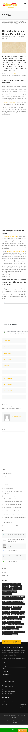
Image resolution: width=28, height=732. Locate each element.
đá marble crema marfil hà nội (15, 619)
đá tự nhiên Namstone (16, 73)
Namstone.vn (20, 601)
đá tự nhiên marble (14, 629)
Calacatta (18, 583)
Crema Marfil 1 (8, 378)
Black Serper (7, 353)
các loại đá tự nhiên (7, 589)
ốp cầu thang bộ (13, 634)
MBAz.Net (14, 717)
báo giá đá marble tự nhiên (8, 583)
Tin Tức (5, 404)
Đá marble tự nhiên (9, 56)
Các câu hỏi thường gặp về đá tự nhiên (13, 501)
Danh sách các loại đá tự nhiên (9, 591)
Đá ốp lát (13, 408)
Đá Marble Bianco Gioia (19, 604)
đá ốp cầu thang (7, 408)
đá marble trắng (17, 621)
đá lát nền (10, 407)
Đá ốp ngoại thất (8, 522)
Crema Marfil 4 (8, 397)
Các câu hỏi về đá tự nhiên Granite (12, 498)
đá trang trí (12, 626)
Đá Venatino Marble (7, 611)
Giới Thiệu (5, 668)
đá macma (22, 616)
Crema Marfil (5, 586)
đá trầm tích (19, 626)
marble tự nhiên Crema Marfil (9, 236)
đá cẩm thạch (14, 614)
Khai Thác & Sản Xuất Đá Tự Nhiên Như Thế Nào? (13, 596)
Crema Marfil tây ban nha (15, 586)
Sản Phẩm (4, 480)
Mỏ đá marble (6, 601)
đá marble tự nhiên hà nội (17, 624)
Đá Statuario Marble (16, 609)
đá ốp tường (5, 634)
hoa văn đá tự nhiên (7, 594)
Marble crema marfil (18, 599)
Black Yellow (7, 359)
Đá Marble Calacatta (7, 606)
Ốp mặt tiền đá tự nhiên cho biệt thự (12, 504)
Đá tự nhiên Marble (12, 550)
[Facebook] (14, 641)
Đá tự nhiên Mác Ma (12, 561)
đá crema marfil (6, 614)
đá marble (20, 407)
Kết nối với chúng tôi (8, 641)
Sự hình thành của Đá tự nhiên (15, 555)
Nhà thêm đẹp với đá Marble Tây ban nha (13, 514)
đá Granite (5, 407)
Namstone (13, 601)
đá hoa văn (15, 616)
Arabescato (7, 340)
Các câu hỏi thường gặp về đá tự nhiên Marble (15, 496)
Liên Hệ (5, 677)
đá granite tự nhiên (7, 616)
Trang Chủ (5, 666)
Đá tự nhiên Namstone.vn (8, 102)
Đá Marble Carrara (17, 606)
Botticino (6, 365)
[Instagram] (16, 641)
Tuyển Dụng (5, 575)
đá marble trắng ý (6, 624)
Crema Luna (7, 372)
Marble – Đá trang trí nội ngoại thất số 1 (13, 525)
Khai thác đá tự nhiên (7, 599)
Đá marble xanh (6, 609)
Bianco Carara (8, 347)
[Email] (18, 641)
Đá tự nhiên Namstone (16, 36)
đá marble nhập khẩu (7, 621)
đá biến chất (21, 611)
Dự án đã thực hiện (6, 476)
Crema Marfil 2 (8, 384)
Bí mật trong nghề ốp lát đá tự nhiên (12, 507)
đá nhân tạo (5, 626)
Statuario (5, 604)
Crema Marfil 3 (8, 390)
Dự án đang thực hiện (7, 473)
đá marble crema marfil (19, 631)
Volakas (10, 604)
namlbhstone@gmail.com (10, 691)
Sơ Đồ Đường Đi (6, 674)
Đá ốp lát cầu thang (8, 488)
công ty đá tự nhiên (17, 589)
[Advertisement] (14, 173)
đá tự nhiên (18, 408)
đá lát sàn (15, 407)
